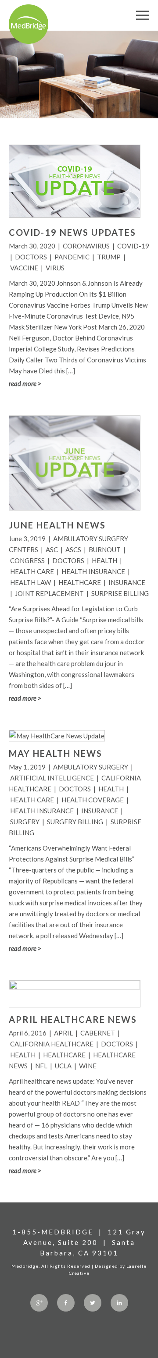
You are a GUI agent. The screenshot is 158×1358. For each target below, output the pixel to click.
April (63, 1033)
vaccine (24, 268)
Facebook (66, 1303)
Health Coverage (92, 800)
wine (88, 1066)
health (104, 560)
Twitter (92, 1303)
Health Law (30, 582)
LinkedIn (119, 1303)
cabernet (97, 1033)
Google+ (39, 1303)
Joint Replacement (49, 593)
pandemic (72, 257)
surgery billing (75, 822)
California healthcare (51, 1044)
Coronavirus (86, 246)
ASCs (73, 549)
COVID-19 (133, 246)
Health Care (32, 571)
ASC (52, 549)
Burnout (105, 549)
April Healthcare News (73, 1019)
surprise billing (120, 593)
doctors (31, 257)
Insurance (126, 582)
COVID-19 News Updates (72, 232)
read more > (25, 383)
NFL (41, 1066)
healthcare (79, 582)
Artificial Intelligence (52, 778)
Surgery (25, 822)
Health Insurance (93, 571)
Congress (27, 560)
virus (55, 268)
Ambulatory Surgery (90, 767)
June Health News (57, 525)
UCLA (63, 1066)
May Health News (55, 753)
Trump (109, 257)
